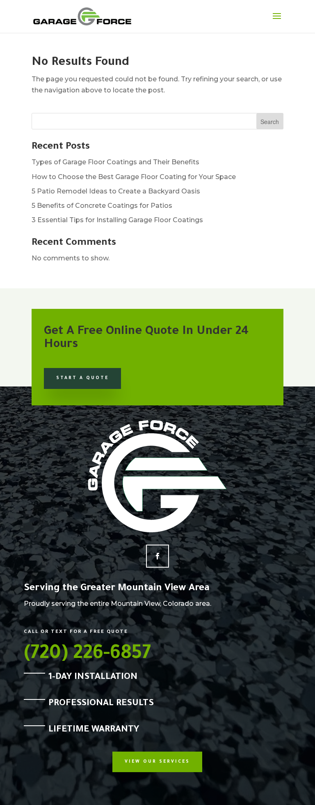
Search (269, 121)
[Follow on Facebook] (157, 556)
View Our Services (157, 761)
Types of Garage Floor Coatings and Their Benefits (115, 162)
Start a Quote (82, 378)
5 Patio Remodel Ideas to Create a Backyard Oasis (116, 191)
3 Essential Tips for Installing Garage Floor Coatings (117, 220)
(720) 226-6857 (87, 654)
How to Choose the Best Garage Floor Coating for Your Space (134, 177)
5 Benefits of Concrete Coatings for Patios (102, 205)
